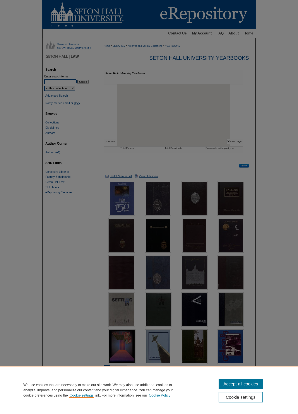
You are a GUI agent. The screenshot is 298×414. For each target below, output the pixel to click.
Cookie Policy (159, 395)
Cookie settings (82, 395)
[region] (149, 390)
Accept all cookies (240, 383)
